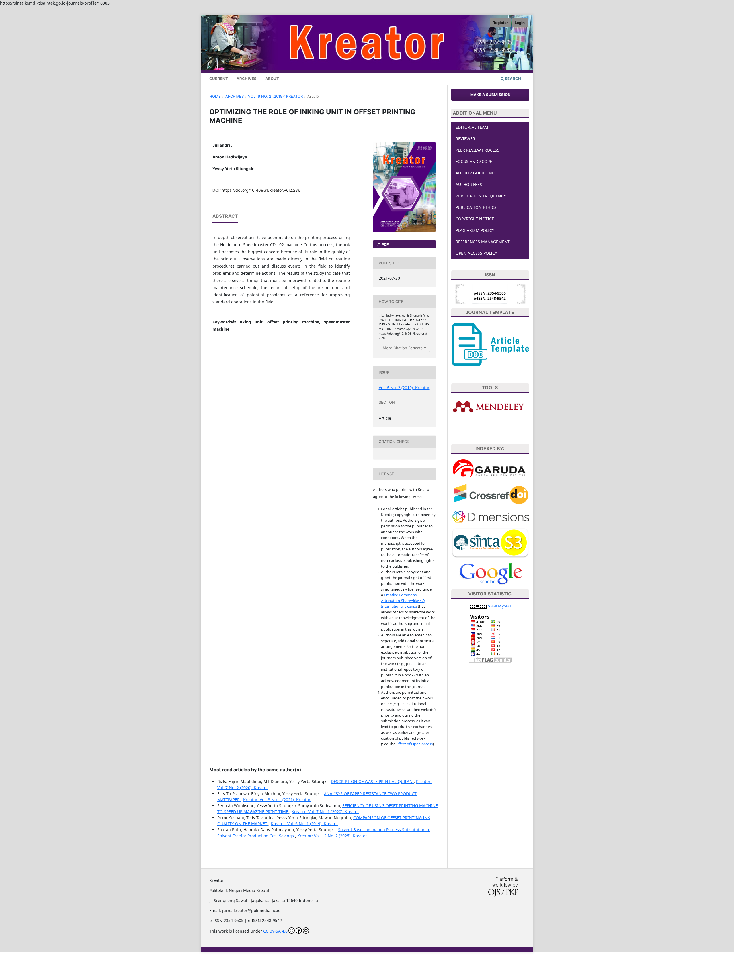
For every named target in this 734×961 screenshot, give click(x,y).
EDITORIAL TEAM (472, 127)
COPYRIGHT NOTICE (475, 218)
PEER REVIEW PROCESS (477, 150)
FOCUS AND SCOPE (474, 161)
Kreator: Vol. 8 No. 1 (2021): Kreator (277, 799)
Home (215, 96)
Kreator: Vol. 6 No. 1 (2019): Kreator (304, 823)
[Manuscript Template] (490, 344)
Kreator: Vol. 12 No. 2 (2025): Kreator (332, 835)
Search (512, 78)
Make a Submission (490, 94)
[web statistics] (478, 606)
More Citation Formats (403, 348)
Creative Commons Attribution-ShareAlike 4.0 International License (403, 600)
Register (500, 22)
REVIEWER (465, 138)
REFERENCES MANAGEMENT (483, 241)
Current (218, 78)
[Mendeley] (490, 406)
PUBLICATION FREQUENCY (481, 196)
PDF (385, 244)
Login (520, 22)
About (272, 78)
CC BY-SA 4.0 (275, 931)
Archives (247, 78)
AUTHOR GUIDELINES (476, 173)
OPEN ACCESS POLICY (476, 253)
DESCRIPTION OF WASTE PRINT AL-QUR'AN (372, 781)
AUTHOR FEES (469, 184)
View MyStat (499, 606)
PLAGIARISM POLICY (475, 230)
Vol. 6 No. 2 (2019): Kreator (275, 96)
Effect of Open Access (414, 743)
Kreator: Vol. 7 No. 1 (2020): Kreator (325, 811)
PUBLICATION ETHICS (476, 207)
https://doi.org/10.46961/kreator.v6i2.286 (261, 190)
